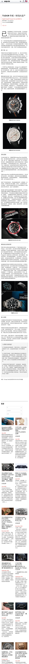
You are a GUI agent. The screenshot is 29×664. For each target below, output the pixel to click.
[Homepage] (7, 1)
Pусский (16, 19)
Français (12, 19)
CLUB (23, 2)
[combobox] (15, 407)
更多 (2, 404)
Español (8, 19)
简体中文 (20, 19)
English (4, 19)
